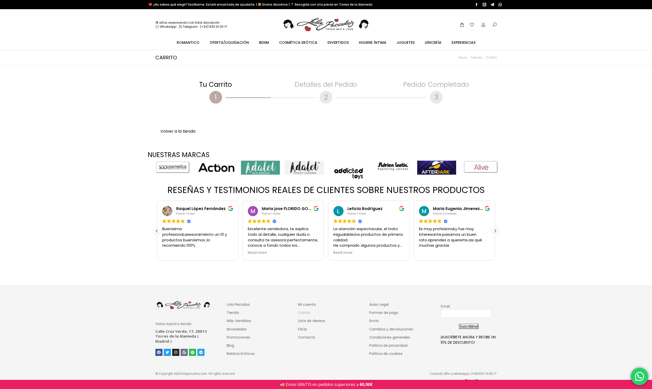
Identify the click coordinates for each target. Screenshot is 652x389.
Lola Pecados (238, 304)
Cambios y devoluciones (391, 329)
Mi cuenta (307, 304)
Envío (374, 320)
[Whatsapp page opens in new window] (500, 4)
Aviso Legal (379, 304)
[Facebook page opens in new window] (476, 4)
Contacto (306, 337)
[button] (495, 231)
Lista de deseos (311, 320)
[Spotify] (192, 352)
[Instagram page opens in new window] (484, 4)
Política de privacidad (388, 345)
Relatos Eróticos (241, 353)
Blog (230, 345)
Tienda (233, 312)
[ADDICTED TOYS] (348, 174)
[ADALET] (260, 168)
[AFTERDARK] (436, 168)
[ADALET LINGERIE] (304, 168)
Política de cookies (385, 353)
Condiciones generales (389, 337)
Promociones (238, 337)
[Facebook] (158, 352)
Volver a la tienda (177, 131)
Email (445, 306)
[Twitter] (167, 352)
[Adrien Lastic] (392, 166)
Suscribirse (468, 326)
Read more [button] (257, 253)
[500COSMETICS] (172, 167)
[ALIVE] (480, 167)
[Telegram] (201, 352)
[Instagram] (175, 352)
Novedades (237, 329)
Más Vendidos (239, 320)
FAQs (302, 329)
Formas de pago (383, 312)
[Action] (216, 168)
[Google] (184, 352)
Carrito (304, 312)
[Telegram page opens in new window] (492, 4)
